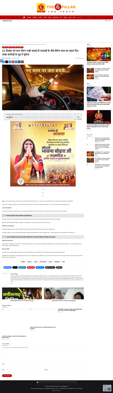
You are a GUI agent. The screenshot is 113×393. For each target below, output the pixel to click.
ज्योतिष (45, 17)
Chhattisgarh (11, 47)
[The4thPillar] (56, 7)
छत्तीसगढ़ (29, 17)
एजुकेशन (65, 17)
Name (3, 364)
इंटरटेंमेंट (40, 17)
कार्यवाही (23, 261)
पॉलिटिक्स (35, 17)
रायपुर (22, 47)
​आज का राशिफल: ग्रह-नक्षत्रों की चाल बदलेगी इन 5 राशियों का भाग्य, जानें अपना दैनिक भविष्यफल (102, 70)
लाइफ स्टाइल (55, 17)
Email (3, 369)
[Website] (11, 283)
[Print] (22, 62)
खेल (61, 17)
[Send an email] (9, 58)
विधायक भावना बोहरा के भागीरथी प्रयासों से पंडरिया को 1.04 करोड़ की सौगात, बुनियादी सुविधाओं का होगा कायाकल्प (102, 139)
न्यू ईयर (36, 261)
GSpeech (79, 119)
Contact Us (58, 390)
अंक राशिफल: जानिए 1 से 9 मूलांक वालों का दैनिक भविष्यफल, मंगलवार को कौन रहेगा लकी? (97, 63)
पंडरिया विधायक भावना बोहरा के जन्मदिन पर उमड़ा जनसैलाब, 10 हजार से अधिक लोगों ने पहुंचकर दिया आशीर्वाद (102, 166)
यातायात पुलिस (43, 261)
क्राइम (70, 17)
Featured (17, 47)
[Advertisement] (56, 32)
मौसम (74, 17)
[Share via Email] (19, 62)
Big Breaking (8, 44)
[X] (6, 62)
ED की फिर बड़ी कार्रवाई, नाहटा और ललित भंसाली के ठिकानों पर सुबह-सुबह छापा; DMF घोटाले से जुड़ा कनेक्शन (98, 126)
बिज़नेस (49, 17)
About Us (54, 390)
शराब (64, 261)
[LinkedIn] (10, 62)
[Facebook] (3, 62)
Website (46, 369)
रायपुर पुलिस (57, 261)
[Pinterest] (13, 62)
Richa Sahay (6, 58)
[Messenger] (16, 62)
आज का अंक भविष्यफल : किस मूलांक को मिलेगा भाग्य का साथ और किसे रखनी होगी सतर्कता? (102, 76)
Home (4, 44)
